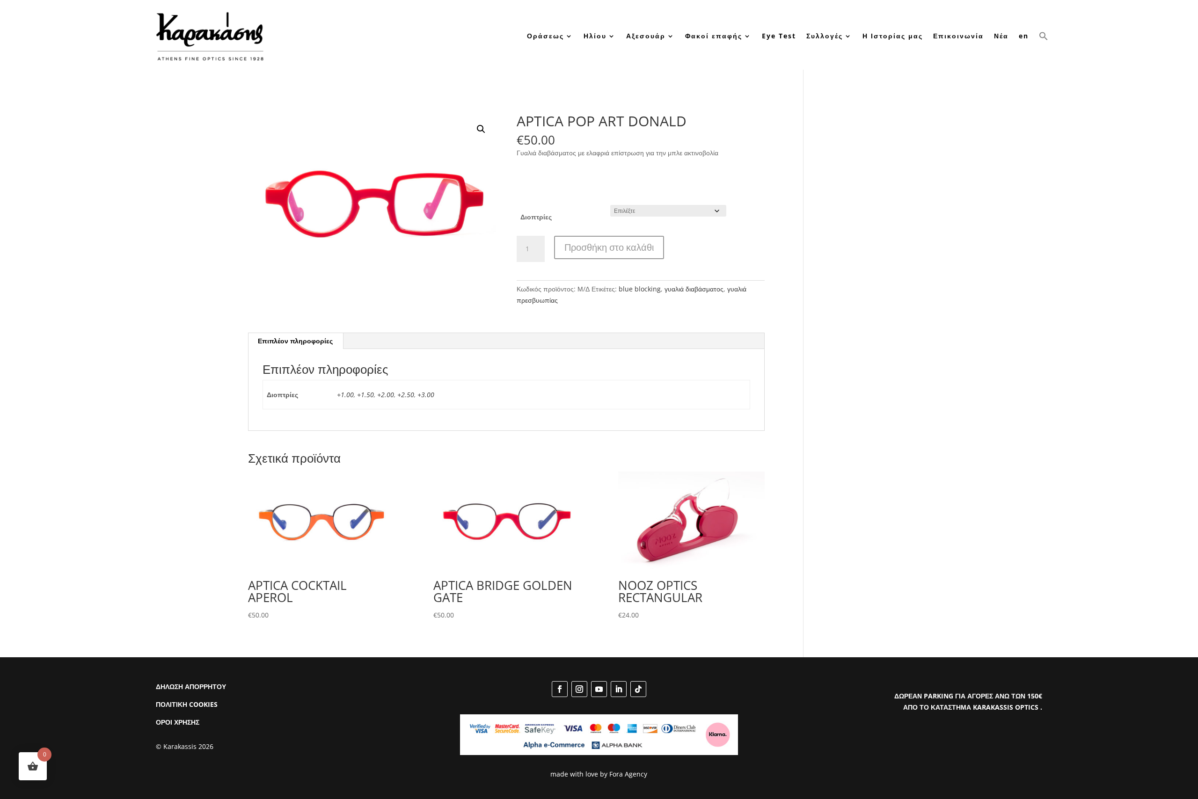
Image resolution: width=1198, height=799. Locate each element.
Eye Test (779, 35)
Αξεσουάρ (645, 35)
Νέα (1001, 35)
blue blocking (640, 288)
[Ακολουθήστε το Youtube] (599, 689)
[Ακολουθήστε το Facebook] (560, 689)
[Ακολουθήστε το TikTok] (638, 689)
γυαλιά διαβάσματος (694, 288)
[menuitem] (1024, 36)
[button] (1043, 36)
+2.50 (405, 394)
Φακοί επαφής (713, 35)
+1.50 (365, 394)
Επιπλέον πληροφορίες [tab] (295, 340)
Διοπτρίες (536, 216)
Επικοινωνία (958, 35)
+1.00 (345, 394)
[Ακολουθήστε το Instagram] (579, 689)
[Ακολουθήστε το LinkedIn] (619, 689)
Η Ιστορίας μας (892, 35)
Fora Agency (628, 774)
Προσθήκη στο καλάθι (609, 247)
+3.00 (425, 394)
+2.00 (385, 394)
